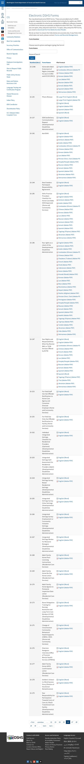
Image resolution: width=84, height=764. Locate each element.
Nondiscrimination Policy (53, 738)
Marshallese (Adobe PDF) (67, 287)
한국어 (74, 741)
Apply (32, 58)
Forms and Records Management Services (15, 32)
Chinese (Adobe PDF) (65, 73)
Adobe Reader (49, 743)
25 (64, 722)
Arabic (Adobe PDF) (65, 143)
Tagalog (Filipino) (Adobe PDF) (69, 231)
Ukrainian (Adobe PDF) (66, 174)
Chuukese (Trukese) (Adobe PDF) (69, 258)
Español (71, 738)
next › (45, 726)
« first (32, 722)
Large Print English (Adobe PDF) (69, 100)
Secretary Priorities (13, 45)
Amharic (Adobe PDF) (65, 140)
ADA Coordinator (12, 104)
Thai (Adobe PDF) (64, 380)
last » (51, 726)
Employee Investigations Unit (14, 63)
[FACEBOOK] (2, 28)
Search (80, 2)
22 (51, 722)
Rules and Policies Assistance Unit (12, 82)
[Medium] (40, 762)
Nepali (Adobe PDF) (65, 290)
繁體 (69, 741)
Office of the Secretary (17, 8)
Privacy (9, 58)
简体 (65, 741)
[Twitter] (31, 762)
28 (76, 722)
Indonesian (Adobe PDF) (66, 268)
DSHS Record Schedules (12, 27)
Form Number (34, 39)
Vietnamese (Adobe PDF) (67, 92)
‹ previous (40, 722)
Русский (78, 738)
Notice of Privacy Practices (53, 745)
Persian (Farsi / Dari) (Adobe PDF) (70, 159)
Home (8, 8)
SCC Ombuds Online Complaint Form (13, 114)
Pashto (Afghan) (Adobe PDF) (68, 293)
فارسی (66, 753)
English (66, 738)
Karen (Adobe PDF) (65, 271)
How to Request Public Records (14, 69)
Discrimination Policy (13, 109)
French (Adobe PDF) (65, 262)
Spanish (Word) (63, 113)
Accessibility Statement (52, 740)
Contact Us (30, 745)
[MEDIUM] (2, 42)
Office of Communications (15, 49)
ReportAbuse (2, 23)
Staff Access (30, 738)
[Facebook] (27, 762)
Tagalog (66, 756)
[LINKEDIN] (2, 38)
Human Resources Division (12, 95)
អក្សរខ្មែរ (70, 745)
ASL (70, 758)
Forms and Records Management (66, 35)
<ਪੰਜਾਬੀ (76, 745)
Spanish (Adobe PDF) (65, 89)
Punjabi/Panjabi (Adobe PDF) (68, 162)
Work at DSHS (30, 743)
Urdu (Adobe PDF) (64, 331)
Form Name (33, 48)
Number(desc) (35, 62)
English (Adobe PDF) (65, 67)
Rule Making (49, 749)
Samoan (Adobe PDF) (65, 222)
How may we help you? (60, 3)
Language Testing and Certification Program (14, 89)
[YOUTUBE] (2, 35)
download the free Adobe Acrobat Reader (51, 30)
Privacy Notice (49, 747)
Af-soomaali (67, 748)
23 (55, 722)
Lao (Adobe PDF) (64, 79)
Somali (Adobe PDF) (65, 86)
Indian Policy (11, 100)
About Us (29, 740)
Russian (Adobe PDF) (65, 82)
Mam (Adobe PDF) (64, 284)
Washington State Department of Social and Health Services (26, 2)
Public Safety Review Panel (13, 76)
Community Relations (13, 37)
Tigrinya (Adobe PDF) (65, 322)
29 (31, 726)
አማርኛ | (73, 751)
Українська (75, 748)
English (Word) (63, 103)
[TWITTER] (2, 31)
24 (59, 722)
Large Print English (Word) (67, 97)
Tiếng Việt (67, 751)
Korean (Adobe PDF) (65, 76)
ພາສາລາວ (73, 756)
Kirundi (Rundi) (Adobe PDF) (68, 274)
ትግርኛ (66, 758)
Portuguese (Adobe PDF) (67, 300)
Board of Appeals (12, 54)
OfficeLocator (2, 17)
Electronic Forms (12, 22)
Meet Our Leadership (13, 41)
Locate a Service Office (33, 747)
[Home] (2, 3)
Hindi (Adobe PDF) (64, 265)
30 (35, 726)
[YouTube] (34, 762)
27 (72, 722)
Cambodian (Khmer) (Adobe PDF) (70, 70)
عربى (65, 745)
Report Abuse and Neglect (34, 749)
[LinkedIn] (37, 762)
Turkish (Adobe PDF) (65, 325)
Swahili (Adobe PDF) (65, 315)
